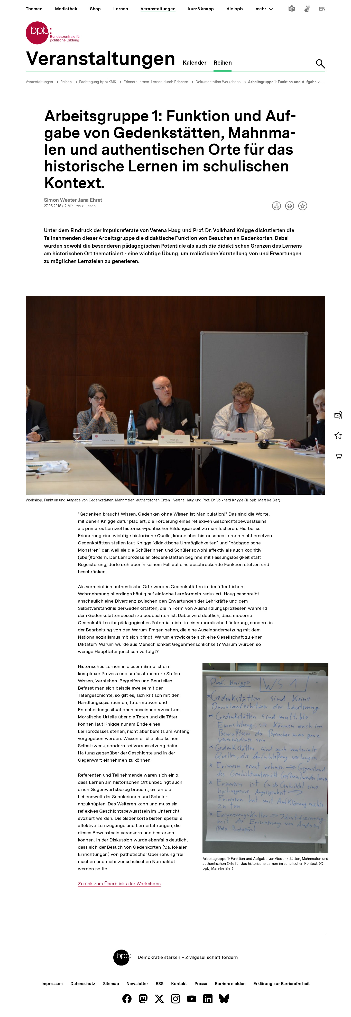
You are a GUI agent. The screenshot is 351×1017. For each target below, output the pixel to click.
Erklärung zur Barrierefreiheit (281, 983)
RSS (160, 983)
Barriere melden (230, 983)
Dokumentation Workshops (218, 82)
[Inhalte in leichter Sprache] (292, 9)
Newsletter (137, 983)
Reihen (66, 82)
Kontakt (179, 983)
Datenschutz (82, 983)
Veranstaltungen (39, 82)
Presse (201, 983)
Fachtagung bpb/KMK (97, 82)
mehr (264, 8)
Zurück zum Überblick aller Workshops (119, 883)
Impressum (52, 983)
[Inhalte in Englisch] (322, 9)
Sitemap (111, 983)
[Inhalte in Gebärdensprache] (307, 9)
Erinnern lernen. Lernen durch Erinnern (156, 82)
